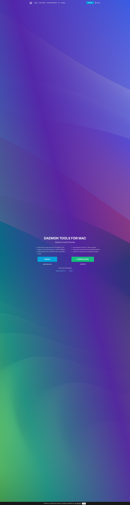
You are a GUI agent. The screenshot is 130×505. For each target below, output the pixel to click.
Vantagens (42, 2)
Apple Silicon (60, 271)
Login (98, 2)
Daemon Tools (31, 3)
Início (36, 2)
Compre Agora (83, 259)
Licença (63, 2)
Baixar (90, 2)
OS (59, 2)
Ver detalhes (78, 503)
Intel (70, 271)
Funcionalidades (52, 2)
